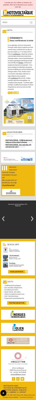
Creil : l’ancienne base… (11, 296)
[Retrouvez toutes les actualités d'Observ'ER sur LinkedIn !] (18, 379)
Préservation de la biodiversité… (14, 298)
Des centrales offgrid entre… (13, 287)
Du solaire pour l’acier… (11, 290)
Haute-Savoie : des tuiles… (12, 292)
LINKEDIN (13, 392)
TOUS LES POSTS (17, 272)
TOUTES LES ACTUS (17, 303)
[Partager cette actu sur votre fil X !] (9, 92)
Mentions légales (11, 390)
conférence (16, 54)
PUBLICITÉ (22, 390)
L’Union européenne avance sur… (14, 294)
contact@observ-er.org (18, 374)
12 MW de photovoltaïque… (13, 285)
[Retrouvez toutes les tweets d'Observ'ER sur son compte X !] (13, 379)
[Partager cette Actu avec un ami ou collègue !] (17, 92)
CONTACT (22, 392)
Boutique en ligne (11, 386)
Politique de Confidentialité (15, 388)
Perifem (20, 63)
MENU (4, 22)
